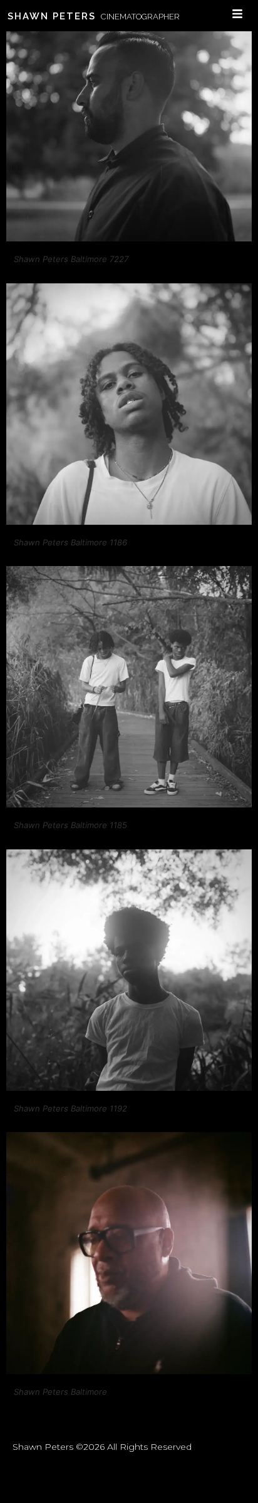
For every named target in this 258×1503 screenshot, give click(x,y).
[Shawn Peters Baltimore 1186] (129, 521)
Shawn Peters (52, 16)
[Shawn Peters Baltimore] (129, 1371)
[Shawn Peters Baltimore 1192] (129, 1087)
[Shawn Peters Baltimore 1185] (129, 804)
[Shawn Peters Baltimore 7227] (129, 238)
